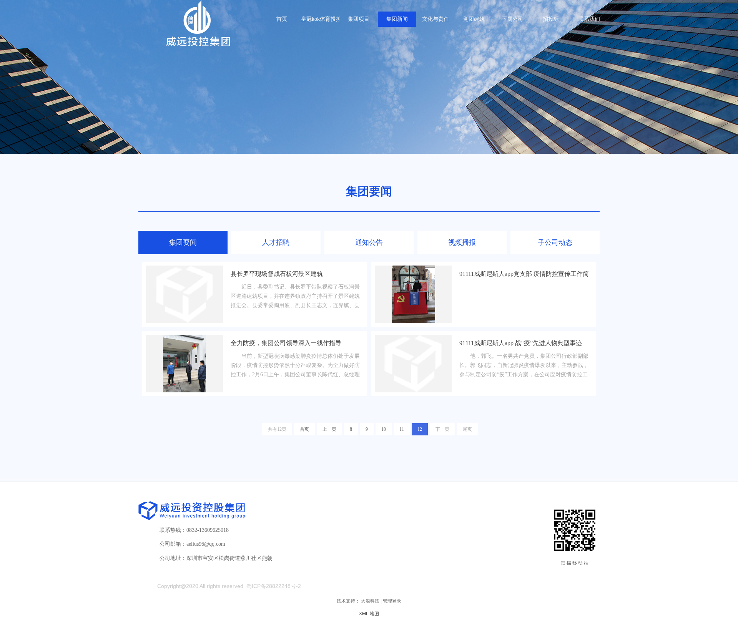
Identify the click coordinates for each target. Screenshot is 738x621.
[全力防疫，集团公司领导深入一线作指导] (184, 363)
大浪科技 (370, 601)
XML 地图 (369, 613)
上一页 (329, 429)
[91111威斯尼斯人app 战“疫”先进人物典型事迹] (413, 363)
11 (401, 429)
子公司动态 (555, 242)
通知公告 (369, 242)
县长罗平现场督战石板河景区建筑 (277, 274)
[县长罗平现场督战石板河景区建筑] (184, 294)
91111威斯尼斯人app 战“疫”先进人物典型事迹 (520, 343)
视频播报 (462, 242)
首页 (304, 429)
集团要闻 (183, 242)
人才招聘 (276, 242)
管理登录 (392, 601)
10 (383, 429)
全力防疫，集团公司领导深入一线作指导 (286, 343)
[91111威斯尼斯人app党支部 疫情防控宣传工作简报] (413, 294)
